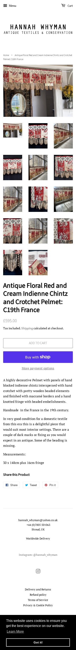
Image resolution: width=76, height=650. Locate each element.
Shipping (27, 328)
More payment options (38, 368)
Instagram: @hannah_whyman (38, 555)
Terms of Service (38, 600)
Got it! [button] (38, 642)
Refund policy (38, 595)
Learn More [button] (15, 631)
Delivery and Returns (38, 589)
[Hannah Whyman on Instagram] (38, 572)
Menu (12, 6)
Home (6, 55)
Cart (70, 6)
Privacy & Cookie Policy (38, 605)
